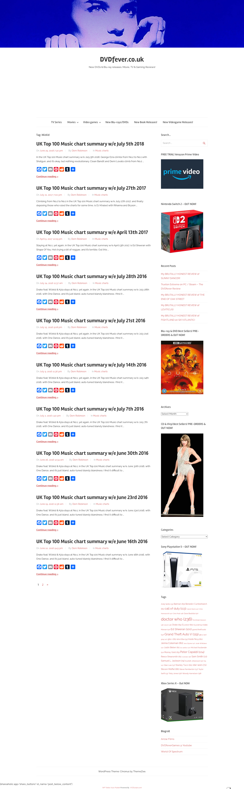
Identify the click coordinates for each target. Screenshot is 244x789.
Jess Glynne (189, 643)
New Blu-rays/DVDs (116, 122)
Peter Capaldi (192, 652)
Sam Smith (199, 656)
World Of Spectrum (172, 751)
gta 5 (202, 635)
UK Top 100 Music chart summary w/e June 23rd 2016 (92, 497)
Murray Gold (172, 652)
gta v (172, 639)
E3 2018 (198, 625)
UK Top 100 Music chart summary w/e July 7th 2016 (90, 409)
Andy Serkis (167, 604)
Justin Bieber (172, 647)
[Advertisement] (122, 90)
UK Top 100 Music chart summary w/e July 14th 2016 (91, 365)
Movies (71, 122)
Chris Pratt (178, 613)
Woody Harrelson (191, 673)
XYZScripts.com (136, 788)
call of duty (175, 608)
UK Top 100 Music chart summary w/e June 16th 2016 (92, 541)
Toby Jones (175, 673)
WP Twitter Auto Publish (111, 788)
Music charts (102, 150)
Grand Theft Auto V (182, 634)
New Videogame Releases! (178, 122)
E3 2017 (187, 625)
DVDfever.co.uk (122, 59)
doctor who (176, 619)
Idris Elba (182, 639)
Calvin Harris (193, 609)
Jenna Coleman (172, 643)
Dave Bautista (191, 613)
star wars (199, 665)
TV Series (56, 122)
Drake (177, 625)
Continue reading (46, 176)
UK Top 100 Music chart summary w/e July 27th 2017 (91, 188)
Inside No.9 (195, 639)
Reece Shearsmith (171, 656)
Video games (90, 122)
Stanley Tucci (184, 665)
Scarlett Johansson (194, 661)
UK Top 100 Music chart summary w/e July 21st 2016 (90, 321)
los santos (185, 648)
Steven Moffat (170, 669)
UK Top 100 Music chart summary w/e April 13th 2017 (92, 232)
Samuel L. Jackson (173, 660)
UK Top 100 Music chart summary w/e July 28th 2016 (91, 276)
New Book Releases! (145, 122)
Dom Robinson (79, 150)
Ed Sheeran (181, 629)
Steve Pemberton (188, 669)
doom (168, 625)
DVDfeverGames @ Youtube (176, 745)
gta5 (164, 639)
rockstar (186, 657)
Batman (179, 604)
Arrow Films (167, 739)
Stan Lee (169, 665)
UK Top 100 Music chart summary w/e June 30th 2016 (92, 453)
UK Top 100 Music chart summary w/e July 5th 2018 (90, 144)
